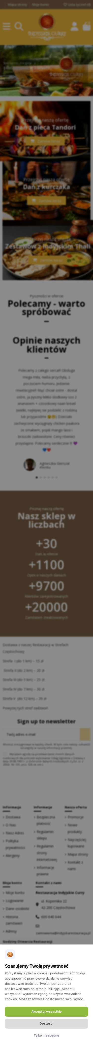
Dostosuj (46, 1023)
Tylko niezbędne (47, 1035)
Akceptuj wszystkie (46, 1011)
